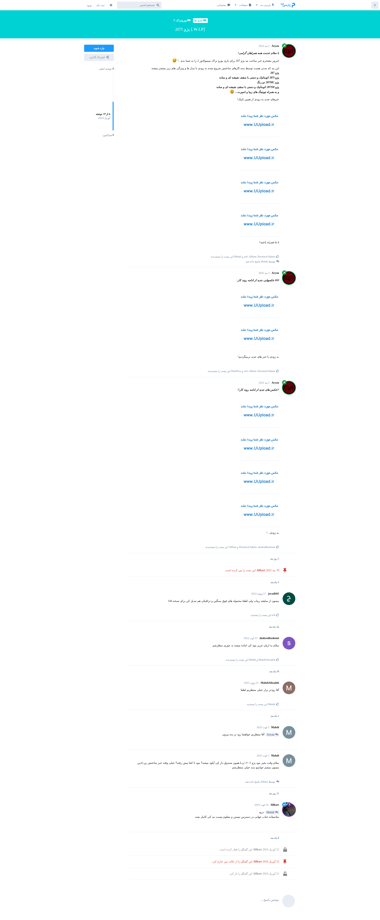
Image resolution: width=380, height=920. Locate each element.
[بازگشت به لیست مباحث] (374, 5)
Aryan (270, 734)
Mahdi (270, 812)
